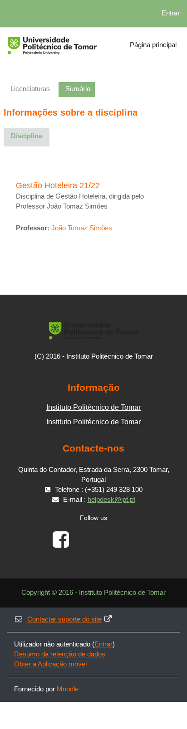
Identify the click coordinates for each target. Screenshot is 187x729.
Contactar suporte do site (64, 619)
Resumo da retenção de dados (59, 654)
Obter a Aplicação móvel (50, 664)
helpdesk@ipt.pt (111, 499)
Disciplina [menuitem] (26, 136)
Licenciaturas (30, 88)
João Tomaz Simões (81, 228)
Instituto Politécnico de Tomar (93, 407)
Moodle (68, 689)
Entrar (171, 13)
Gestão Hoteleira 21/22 (58, 185)
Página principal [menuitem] (153, 45)
